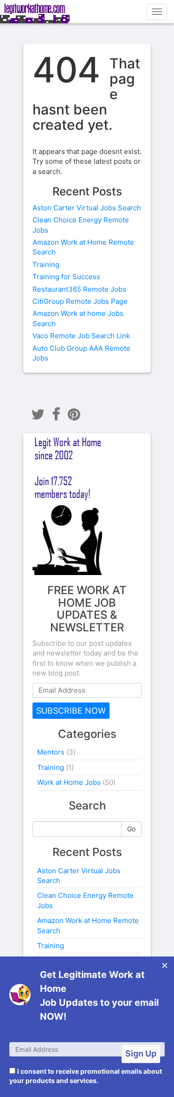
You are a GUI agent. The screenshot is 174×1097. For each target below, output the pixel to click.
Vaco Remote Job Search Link (81, 335)
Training (45, 264)
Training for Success (66, 276)
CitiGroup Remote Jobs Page (80, 301)
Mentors (50, 752)
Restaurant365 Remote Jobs (79, 289)
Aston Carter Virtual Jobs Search (86, 207)
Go (131, 829)
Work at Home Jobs (69, 782)
